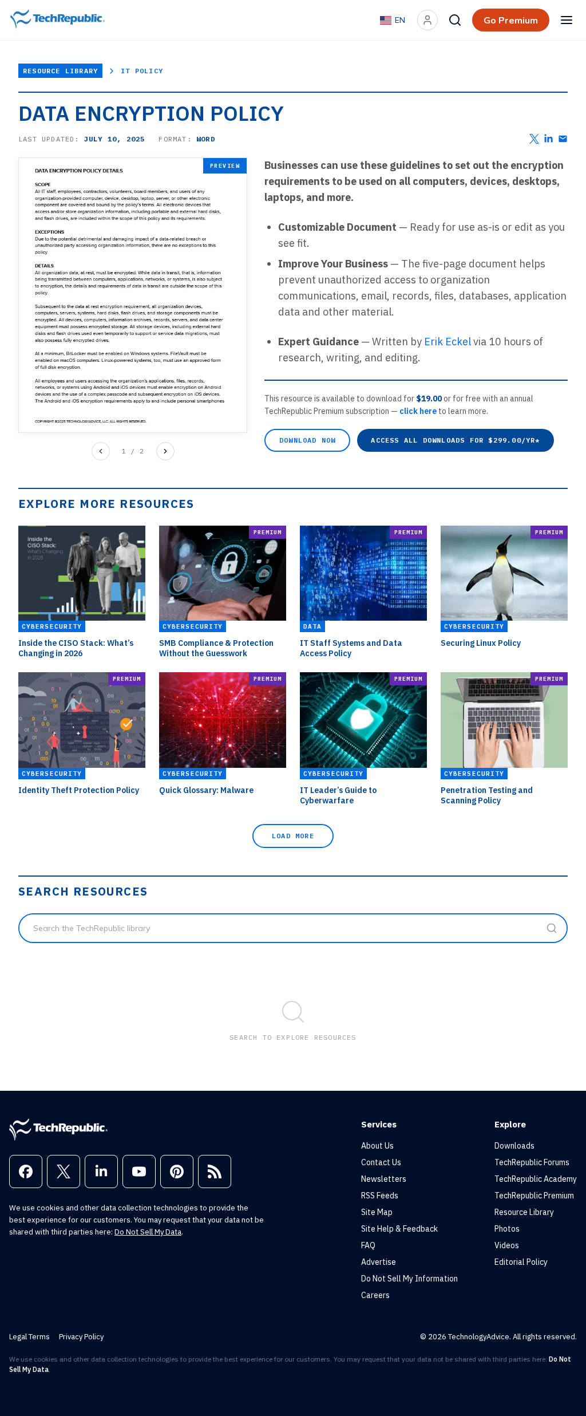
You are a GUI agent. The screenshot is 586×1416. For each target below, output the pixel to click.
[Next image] (165, 451)
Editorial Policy (521, 1262)
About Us (377, 1146)
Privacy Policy (81, 1337)
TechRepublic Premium (534, 1195)
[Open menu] (566, 20)
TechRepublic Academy (535, 1179)
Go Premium (511, 20)
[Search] (455, 20)
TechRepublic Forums (531, 1162)
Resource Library (60, 70)
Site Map (377, 1212)
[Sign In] (427, 20)
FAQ (368, 1245)
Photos (507, 1229)
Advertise (378, 1262)
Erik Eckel (447, 341)
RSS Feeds (379, 1195)
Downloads (514, 1146)
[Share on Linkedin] (548, 139)
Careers (375, 1295)
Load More (293, 835)
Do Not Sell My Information (409, 1278)
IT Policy (142, 70)
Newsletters (383, 1179)
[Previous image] (101, 451)
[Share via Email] (563, 139)
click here (418, 411)
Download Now (307, 440)
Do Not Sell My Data (147, 1232)
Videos (506, 1245)
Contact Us (381, 1162)
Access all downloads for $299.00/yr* (455, 440)
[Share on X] (534, 139)
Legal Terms (29, 1337)
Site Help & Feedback (399, 1229)
